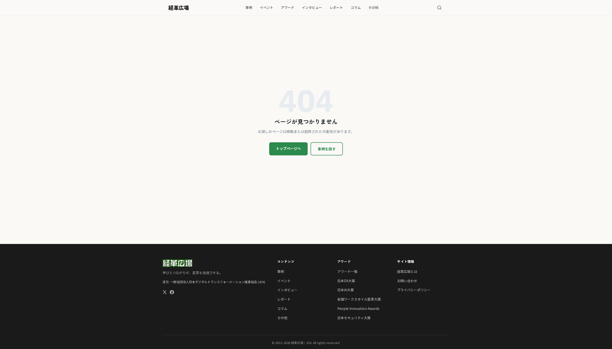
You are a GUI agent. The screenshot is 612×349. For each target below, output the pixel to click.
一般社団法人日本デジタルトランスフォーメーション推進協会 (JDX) (217, 282)
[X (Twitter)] (165, 292)
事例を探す (327, 148)
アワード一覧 (347, 271)
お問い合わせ (407, 280)
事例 (249, 7)
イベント (266, 7)
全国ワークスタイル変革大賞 (359, 299)
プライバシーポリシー (414, 289)
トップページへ (288, 148)
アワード (287, 7)
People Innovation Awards (358, 308)
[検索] (439, 7)
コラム (356, 7)
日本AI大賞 (345, 289)
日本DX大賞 (346, 280)
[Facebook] (172, 292)
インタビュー (312, 7)
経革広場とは (407, 271)
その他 (373, 7)
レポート (336, 7)
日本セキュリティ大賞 (354, 317)
